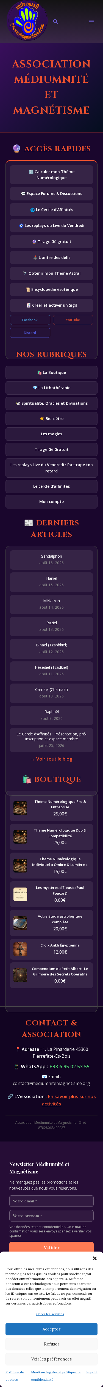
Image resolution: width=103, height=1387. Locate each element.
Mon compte (51, 501)
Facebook (30, 320)
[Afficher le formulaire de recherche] (55, 21)
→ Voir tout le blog (51, 759)
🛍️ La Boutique (51, 372)
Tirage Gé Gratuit (52, 449)
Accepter (51, 1329)
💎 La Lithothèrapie (51, 387)
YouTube (73, 320)
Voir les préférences (51, 1359)
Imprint (92, 1372)
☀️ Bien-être (51, 418)
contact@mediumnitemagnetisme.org (51, 1083)
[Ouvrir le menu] (91, 21)
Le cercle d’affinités (51, 486)
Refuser (51, 1344)
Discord (30, 332)
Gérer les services (50, 1314)
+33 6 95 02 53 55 (69, 1066)
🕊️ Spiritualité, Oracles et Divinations (52, 403)
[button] (95, 1258)
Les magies (51, 433)
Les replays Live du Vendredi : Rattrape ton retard (51, 467)
